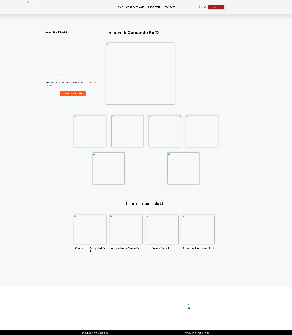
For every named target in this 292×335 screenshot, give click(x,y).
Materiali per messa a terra (61, 41)
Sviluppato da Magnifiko (95, 332)
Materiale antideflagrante (60, 82)
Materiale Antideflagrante (60, 70)
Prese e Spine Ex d (162, 248)
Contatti (170, 7)
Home (119, 7)
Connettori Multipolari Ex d (90, 249)
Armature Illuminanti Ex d (198, 248)
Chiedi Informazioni (73, 93)
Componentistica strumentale (63, 76)
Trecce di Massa (54, 54)
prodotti (154, 7)
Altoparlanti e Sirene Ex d (126, 248)
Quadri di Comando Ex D (79, 82)
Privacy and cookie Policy (197, 332)
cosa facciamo (135, 7)
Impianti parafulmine (58, 47)
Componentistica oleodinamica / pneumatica (64, 62)
